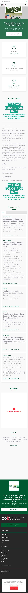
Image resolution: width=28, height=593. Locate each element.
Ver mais (23, 506)
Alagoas (2, 561)
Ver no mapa (14, 446)
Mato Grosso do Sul (5, 550)
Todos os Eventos (5, 537)
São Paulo (3, 552)
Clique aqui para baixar (14, 53)
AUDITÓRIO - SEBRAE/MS (14, 88)
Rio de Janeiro (4, 553)
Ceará (2, 556)
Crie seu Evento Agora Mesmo (14, 525)
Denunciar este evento (5, 571)
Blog (2, 542)
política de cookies (15, 585)
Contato (2, 573)
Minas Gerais (3, 555)
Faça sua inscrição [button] (14, 34)
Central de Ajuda (4, 570)
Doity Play (3, 536)
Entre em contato (14, 509)
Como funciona (4, 534)
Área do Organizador (5, 540)
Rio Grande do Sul (5, 558)
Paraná (2, 559)
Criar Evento (3, 539)
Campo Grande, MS (14, 86)
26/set (3, 212)
